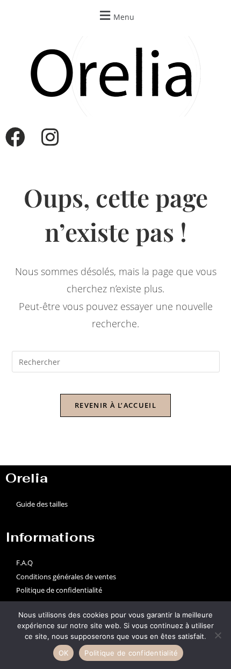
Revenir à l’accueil (115, 405)
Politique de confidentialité (59, 590)
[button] (115, 15)
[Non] (217, 635)
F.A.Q (24, 562)
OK (64, 653)
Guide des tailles (42, 504)
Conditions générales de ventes (66, 576)
